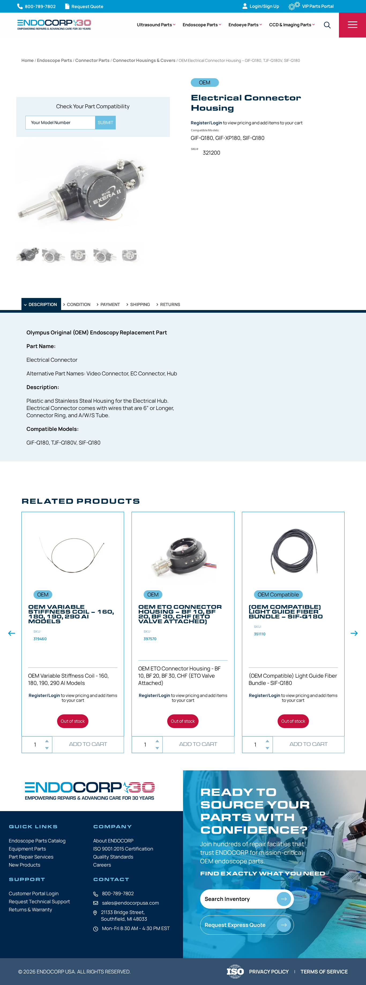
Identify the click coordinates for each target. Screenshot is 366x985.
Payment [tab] (110, 304)
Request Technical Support (39, 901)
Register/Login (206, 123)
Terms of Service (324, 971)
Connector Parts (92, 60)
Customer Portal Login (34, 893)
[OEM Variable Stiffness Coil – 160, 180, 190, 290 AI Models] (73, 624)
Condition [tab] (78, 304)
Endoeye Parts (244, 25)
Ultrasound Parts (154, 25)
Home (27, 60)
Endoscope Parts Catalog (37, 840)
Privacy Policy (269, 971)
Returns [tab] (169, 304)
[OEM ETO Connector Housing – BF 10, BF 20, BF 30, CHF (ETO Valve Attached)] (183, 624)
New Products (24, 864)
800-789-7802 (118, 893)
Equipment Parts (27, 848)
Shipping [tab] (139, 304)
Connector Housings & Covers (144, 60)
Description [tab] (42, 304)
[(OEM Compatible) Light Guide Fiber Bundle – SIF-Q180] (293, 624)
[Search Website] (327, 25)
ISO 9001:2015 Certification (123, 848)
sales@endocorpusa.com (130, 903)
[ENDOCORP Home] (54, 24)
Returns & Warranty (30, 909)
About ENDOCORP (113, 840)
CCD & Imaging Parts (290, 25)
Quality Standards (113, 856)
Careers (102, 864)
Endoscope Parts (200, 25)
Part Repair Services (31, 856)
